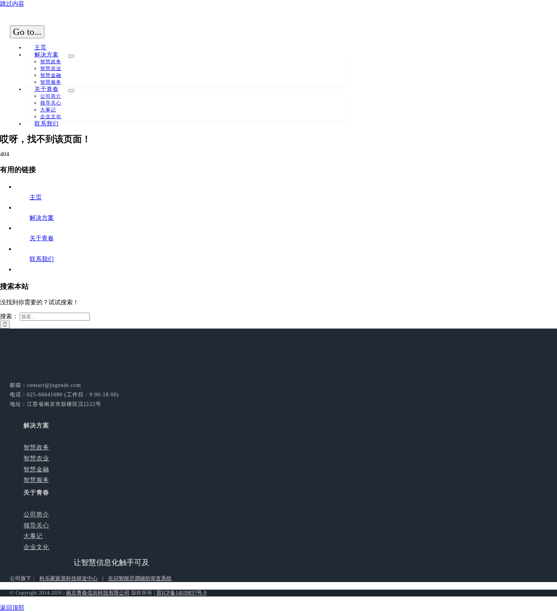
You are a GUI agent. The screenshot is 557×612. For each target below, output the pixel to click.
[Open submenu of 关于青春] (71, 90)
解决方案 (42, 217)
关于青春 (42, 238)
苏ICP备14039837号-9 (181, 593)
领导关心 (36, 525)
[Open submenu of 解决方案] (71, 56)
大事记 (33, 536)
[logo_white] (67, 374)
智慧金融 (36, 469)
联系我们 (42, 259)
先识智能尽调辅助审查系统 (140, 578)
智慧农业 (36, 458)
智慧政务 (36, 447)
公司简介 (36, 514)
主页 (36, 197)
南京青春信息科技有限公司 (98, 593)
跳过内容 (12, 3)
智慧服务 (36, 480)
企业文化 (36, 547)
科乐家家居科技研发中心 (68, 578)
